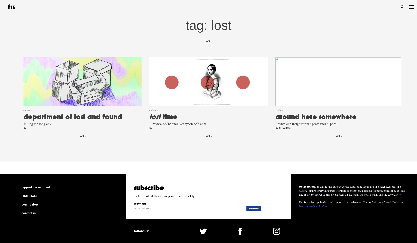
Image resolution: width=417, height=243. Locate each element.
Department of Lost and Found (72, 116)
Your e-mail (140, 203)
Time (163, 116)
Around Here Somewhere (316, 116)
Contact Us (29, 213)
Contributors (30, 204)
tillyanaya (285, 128)
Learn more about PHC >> (313, 206)
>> (400, 194)
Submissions (29, 196)
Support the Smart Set (36, 187)
